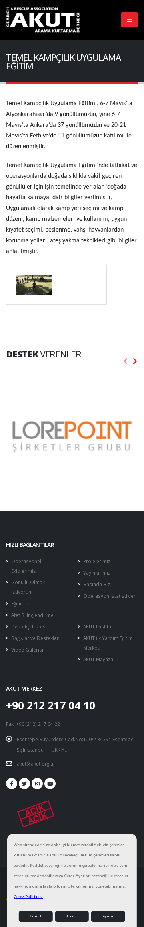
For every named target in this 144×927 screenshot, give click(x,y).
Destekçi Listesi (29, 626)
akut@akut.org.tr (35, 763)
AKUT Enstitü (97, 626)
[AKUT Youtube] (50, 783)
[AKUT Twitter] (24, 783)
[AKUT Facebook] (11, 783)
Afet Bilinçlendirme (32, 615)
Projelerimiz (96, 561)
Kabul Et (35, 916)
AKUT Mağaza (98, 659)
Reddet (72, 916)
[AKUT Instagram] (37, 783)
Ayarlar (108, 916)
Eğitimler (20, 603)
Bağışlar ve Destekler (35, 638)
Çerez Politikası (28, 896)
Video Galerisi (27, 649)
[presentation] (125, 361)
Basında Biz (96, 584)
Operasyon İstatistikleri (110, 596)
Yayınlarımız (96, 573)
